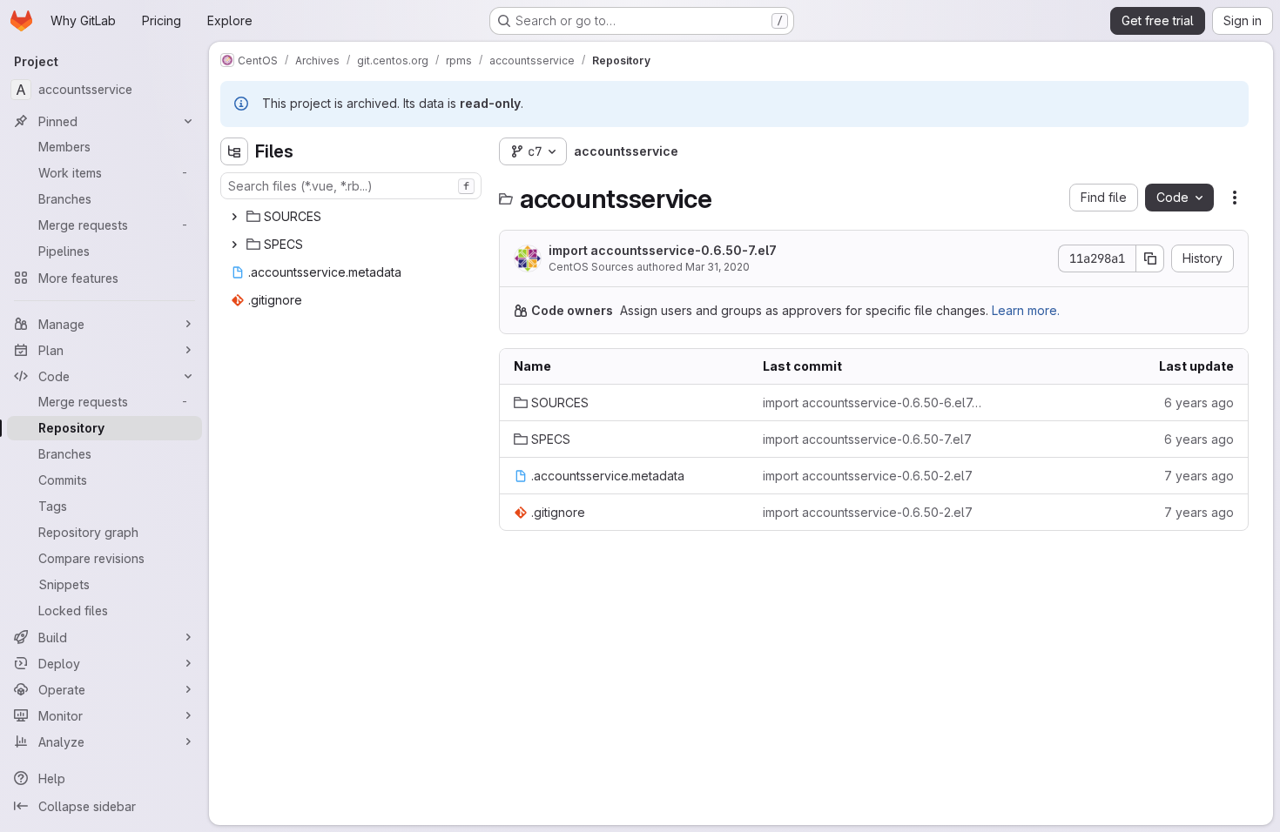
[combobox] (351, 185)
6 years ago (1199, 402)
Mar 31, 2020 (717, 266)
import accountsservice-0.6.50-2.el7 (868, 475)
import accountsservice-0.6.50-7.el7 (663, 250)
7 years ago (1199, 475)
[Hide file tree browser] (234, 151)
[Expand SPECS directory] (234, 244)
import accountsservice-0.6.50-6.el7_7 (873, 402)
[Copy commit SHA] (1150, 258)
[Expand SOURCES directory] (234, 216)
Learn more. (1026, 310)
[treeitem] (353, 217)
